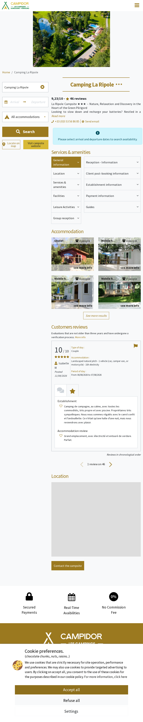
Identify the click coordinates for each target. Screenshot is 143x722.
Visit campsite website (36, 144)
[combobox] (28, 117)
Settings (71, 711)
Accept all (71, 689)
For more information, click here (105, 677)
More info (80, 337)
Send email (92, 121)
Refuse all (71, 700)
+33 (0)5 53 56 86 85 (67, 121)
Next (110, 464)
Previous (81, 464)
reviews (78, 98)
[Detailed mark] (72, 390)
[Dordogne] (15, 5)
